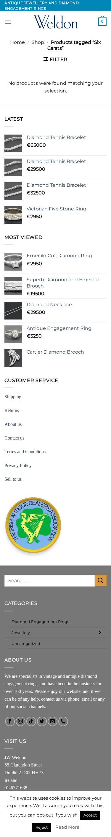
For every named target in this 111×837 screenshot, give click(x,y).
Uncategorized (26, 643)
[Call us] (63, 721)
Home (17, 42)
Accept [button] (90, 815)
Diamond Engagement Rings (40, 621)
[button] (8, 22)
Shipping (12, 396)
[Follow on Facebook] (10, 721)
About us (13, 424)
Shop (38, 42)
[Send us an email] (52, 721)
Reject (42, 827)
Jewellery (21, 632)
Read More (67, 827)
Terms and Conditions (25, 451)
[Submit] (101, 580)
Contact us (14, 437)
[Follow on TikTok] (31, 721)
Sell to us (13, 479)
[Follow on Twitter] (42, 721)
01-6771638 (15, 787)
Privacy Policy (18, 465)
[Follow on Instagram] (20, 721)
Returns (11, 410)
